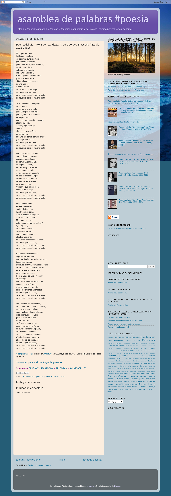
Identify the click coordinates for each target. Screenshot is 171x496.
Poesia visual (142, 381)
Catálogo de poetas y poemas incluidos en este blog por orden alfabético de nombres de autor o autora (136, 110)
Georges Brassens (24, 354)
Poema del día (29, 377)
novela (145, 389)
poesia (47, 377)
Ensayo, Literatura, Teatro (119, 317)
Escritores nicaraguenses (129, 366)
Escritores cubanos (114, 353)
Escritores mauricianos (123, 363)
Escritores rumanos (148, 368)
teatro (110, 392)
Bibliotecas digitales (132, 337)
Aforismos (111, 337)
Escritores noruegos (147, 366)
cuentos (144, 387)
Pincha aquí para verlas (118, 293)
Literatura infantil (122, 379)
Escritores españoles (117, 356)
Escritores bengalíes (132, 346)
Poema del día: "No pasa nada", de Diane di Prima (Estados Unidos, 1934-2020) (136, 128)
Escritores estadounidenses (137, 356)
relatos (152, 389)
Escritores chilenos (147, 348)
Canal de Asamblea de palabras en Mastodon (127, 228)
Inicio (62, 459)
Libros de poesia (138, 376)
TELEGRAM (61, 368)
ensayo (152, 387)
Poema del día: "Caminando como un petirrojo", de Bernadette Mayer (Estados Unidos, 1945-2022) (135, 188)
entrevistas (112, 389)
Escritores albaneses (130, 343)
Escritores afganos (114, 343)
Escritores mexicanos (140, 363)
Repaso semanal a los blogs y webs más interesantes (130, 154)
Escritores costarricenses (146, 351)
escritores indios (123, 389)
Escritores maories (140, 361)
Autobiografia (119, 337)
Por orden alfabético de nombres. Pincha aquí (127, 87)
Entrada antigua (92, 459)
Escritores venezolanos (146, 374)
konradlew (91, 486)
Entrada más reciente (28, 459)
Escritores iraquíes (123, 358)
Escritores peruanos (115, 368)
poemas (39, 377)
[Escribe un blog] (20, 373)
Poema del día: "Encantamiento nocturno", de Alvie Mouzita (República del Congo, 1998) (136, 143)
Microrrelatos (150, 379)
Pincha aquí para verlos (118, 305)
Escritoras (148, 340)
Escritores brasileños (130, 348)
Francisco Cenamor (117, 376)
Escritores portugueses (132, 368)
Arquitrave (48, 354)
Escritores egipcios (148, 353)
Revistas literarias (147, 384)
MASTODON (47, 368)
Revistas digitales (131, 384)
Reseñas (119, 384)
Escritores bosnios (114, 348)
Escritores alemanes (147, 343)
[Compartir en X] (22, 373)
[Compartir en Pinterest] (27, 373)
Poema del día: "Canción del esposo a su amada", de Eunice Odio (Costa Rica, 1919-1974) (135, 161)
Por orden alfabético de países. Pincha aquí (126, 90)
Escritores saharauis (128, 371)
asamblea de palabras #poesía (83, 19)
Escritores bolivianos (148, 346)
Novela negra (123, 381)
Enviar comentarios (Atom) (39, 465)
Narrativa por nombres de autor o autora (125, 321)
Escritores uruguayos (128, 374)
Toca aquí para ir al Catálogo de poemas (39, 362)
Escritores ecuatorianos (131, 353)
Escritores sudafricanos (146, 371)
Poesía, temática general (118, 327)
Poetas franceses (58, 377)
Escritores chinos (113, 351)
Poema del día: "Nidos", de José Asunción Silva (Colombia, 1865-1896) (136, 201)
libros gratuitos (136, 389)
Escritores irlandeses (139, 358)
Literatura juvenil (137, 379)
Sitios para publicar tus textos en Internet (125, 122)
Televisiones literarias (116, 387)
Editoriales (118, 341)
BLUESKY (33, 368)
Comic (110, 341)
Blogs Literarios (147, 337)
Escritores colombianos (128, 351)
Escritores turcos (113, 373)
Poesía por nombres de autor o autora (124, 324)
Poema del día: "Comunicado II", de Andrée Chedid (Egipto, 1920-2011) (133, 174)
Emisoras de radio (132, 341)
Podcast (132, 381)
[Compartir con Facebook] (25, 373)
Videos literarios (132, 387)
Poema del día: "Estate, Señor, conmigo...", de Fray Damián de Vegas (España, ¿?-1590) (129, 102)
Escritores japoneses (123, 361)
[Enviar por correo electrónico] (17, 373)
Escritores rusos (114, 371)
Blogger (117, 486)
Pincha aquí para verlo (117, 283)
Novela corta (112, 381)
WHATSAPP (75, 368)
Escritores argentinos (116, 346)
